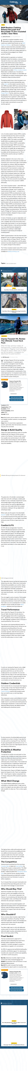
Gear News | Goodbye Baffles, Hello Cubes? (14, 282)
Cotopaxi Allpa (5, 836)
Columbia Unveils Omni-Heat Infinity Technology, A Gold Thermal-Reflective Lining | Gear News (14, 304)
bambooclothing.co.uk (13, 251)
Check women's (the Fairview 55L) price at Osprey (17, 399)
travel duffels (19, 836)
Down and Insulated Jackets (11, 263)
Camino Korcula (5, 687)
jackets (6, 84)
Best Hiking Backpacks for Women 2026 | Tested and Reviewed (14, 986)
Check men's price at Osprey (16, 397)
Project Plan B (5, 93)
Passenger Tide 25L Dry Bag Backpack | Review (14, 1007)
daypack (3, 505)
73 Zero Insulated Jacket (20, 70)
